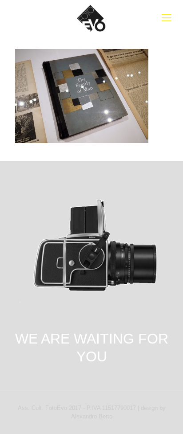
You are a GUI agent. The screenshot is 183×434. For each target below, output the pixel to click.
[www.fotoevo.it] (91, 17)
